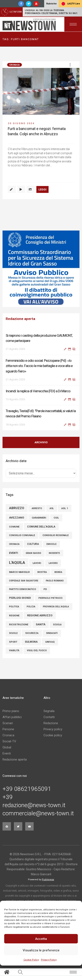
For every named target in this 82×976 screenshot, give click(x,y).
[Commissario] (41, 269)
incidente (54, 553)
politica (14, 606)
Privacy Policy (49, 959)
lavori (37, 563)
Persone (8, 729)
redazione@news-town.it (34, 805)
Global (7, 747)
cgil (56, 517)
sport (13, 642)
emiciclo (51, 544)
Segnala (49, 711)
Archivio (41, 442)
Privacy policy (53, 729)
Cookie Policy (31, 959)
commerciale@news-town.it (38, 813)
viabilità (14, 650)
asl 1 (64, 508)
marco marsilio (19, 572)
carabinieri (39, 517)
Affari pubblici (12, 717)
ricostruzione (18, 624)
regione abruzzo (39, 615)
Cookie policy (53, 735)
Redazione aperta (15, 759)
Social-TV (9, 741)
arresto (37, 508)
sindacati (52, 633)
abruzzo (16, 508)
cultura (33, 544)
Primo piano (11, 711)
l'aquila (17, 562)
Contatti (49, 717)
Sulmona (31, 641)
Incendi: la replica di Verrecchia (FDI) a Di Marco (38, 391)
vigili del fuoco (37, 650)
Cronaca (14, 65)
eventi (13, 552)
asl (52, 508)
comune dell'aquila (41, 526)
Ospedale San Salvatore (23, 581)
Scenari (8, 723)
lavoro (53, 563)
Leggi (42, 189)
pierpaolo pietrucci (50, 598)
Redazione (51, 723)
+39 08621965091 (27, 788)
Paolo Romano (55, 580)
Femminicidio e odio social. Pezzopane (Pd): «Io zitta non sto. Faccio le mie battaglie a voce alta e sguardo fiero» (39, 365)
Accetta (41, 939)
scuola (57, 624)
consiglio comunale (22, 535)
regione (14, 615)
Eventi (7, 753)
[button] (70, 64)
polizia (31, 606)
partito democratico (22, 589)
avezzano (16, 517)
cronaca (14, 544)
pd (45, 589)
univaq (50, 641)
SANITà (40, 624)
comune (14, 526)
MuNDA (58, 572)
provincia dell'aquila (56, 606)
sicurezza (31, 633)
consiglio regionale (55, 535)
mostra (42, 572)
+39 (8, 797)
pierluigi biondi (20, 597)
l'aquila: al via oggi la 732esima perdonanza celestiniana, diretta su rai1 (51, 12)
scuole (13, 633)
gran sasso (33, 553)
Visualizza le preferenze (41, 950)
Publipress (48, 879)
